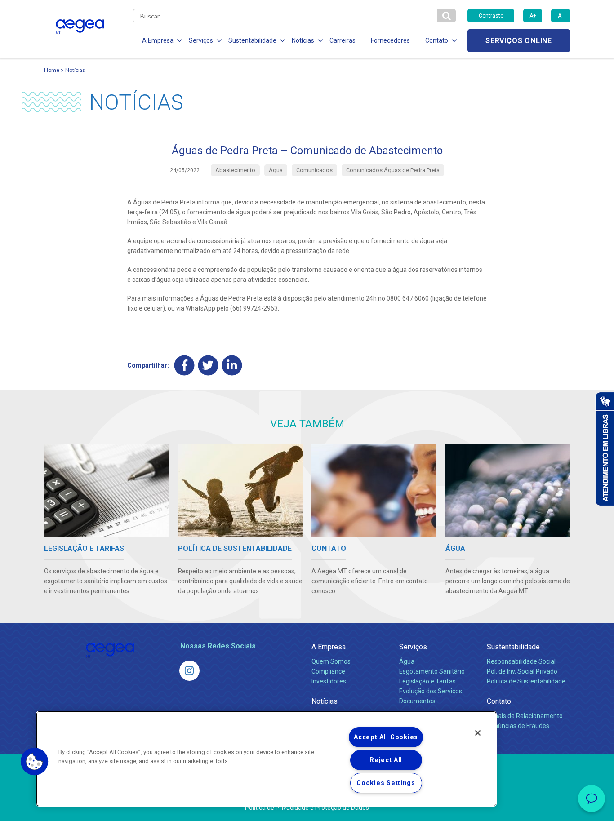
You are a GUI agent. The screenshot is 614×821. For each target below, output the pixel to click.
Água (406, 661)
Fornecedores (390, 40)
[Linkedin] (232, 365)
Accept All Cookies (386, 737)
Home (51, 70)
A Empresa (328, 647)
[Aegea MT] (189, 671)
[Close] (478, 733)
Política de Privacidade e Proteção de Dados (307, 807)
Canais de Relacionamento (525, 715)
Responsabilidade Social (521, 661)
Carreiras (342, 40)
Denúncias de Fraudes (518, 725)
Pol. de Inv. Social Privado (522, 671)
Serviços (413, 647)
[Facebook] (184, 365)
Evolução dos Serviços (430, 691)
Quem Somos (331, 661)
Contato (499, 701)
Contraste (491, 16)
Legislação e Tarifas (427, 681)
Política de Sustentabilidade (526, 681)
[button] (34, 761)
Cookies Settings (385, 783)
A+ (532, 16)
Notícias (75, 70)
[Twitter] (208, 365)
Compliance (328, 671)
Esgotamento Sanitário (432, 671)
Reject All (385, 760)
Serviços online (518, 40)
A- (560, 16)
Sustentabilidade (513, 647)
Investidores (328, 681)
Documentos (417, 701)
